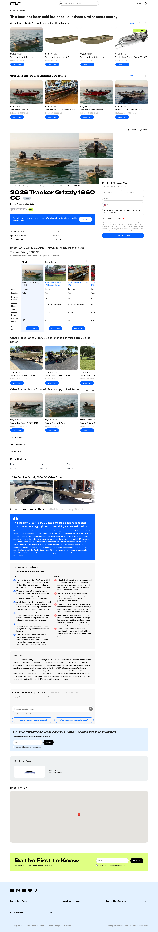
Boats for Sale (21, 186)
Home (12, 186)
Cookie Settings (54, 926)
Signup (48, 742)
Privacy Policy (17, 926)
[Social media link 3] (24, 890)
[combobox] (105, 205)
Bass (46, 186)
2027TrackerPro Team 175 (78, 284)
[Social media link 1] (12, 890)
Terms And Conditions (35, 926)
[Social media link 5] (36, 890)
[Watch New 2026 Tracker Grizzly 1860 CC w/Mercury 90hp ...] (31, 492)
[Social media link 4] (30, 890)
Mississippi (32, 186)
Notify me (87, 219)
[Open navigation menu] (146, 3)
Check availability (123, 235)
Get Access (136, 860)
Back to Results (18, 11)
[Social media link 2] (18, 890)
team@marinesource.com (118, 926)
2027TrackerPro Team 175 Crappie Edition (54, 284)
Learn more (17, 64)
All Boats (67, 926)
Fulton (40, 186)
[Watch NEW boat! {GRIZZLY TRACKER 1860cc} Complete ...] (75, 492)
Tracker (53, 186)
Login (139, 3)
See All (132, 23)
